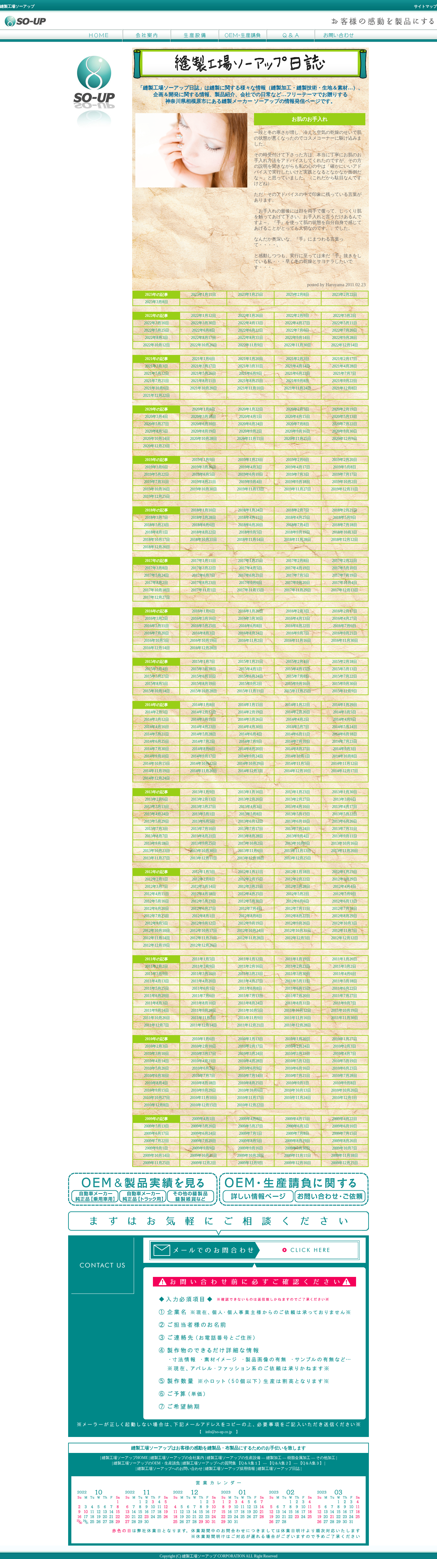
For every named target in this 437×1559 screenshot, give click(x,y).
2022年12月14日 (344, 345)
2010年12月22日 (250, 1105)
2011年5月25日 (156, 988)
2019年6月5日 (203, 474)
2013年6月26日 (344, 821)
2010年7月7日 (203, 1075)
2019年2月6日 (297, 459)
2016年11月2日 (250, 640)
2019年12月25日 (156, 496)
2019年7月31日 (156, 482)
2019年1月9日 (203, 459)
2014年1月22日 (297, 705)
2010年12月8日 (156, 1105)
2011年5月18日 (344, 981)
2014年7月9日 (250, 741)
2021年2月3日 (297, 359)
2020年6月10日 (203, 424)
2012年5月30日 (250, 901)
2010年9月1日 (297, 1083)
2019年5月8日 (344, 467)
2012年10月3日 (344, 923)
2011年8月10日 (203, 1003)
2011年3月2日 (344, 966)
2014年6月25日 (156, 741)
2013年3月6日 (344, 799)
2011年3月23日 (250, 973)
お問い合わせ (338, 35)
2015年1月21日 (250, 661)
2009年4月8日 (250, 1119)
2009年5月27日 (250, 1126)
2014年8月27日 (297, 749)
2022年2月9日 (297, 315)
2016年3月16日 (203, 618)
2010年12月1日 (344, 1097)
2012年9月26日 (297, 923)
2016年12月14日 (156, 648)
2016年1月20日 (250, 611)
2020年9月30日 (344, 431)
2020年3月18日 (203, 416)
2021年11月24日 (297, 388)
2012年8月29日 (344, 916)
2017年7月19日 (344, 575)
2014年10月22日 (203, 763)
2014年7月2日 (203, 741)
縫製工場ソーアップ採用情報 (230, 1468)
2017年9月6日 (250, 582)
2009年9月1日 (156, 1148)
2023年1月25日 (250, 294)
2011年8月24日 (250, 1003)
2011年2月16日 (250, 966)
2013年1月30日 (344, 792)
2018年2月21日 (344, 510)
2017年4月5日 (250, 568)
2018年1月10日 (203, 510)
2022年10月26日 (203, 345)
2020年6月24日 (250, 424)
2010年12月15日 (203, 1105)
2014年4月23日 (203, 727)
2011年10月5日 (250, 1010)
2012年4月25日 (250, 894)
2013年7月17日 (250, 828)
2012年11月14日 (156, 938)
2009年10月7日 (344, 1148)
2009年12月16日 (297, 1163)
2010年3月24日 (250, 1053)
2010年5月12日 (297, 1061)
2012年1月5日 (203, 872)
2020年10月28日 (203, 438)
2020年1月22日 (250, 409)
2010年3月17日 (203, 1053)
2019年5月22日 (156, 474)
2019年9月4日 (250, 482)
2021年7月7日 (344, 373)
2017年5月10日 (344, 568)
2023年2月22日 (344, 294)
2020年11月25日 (297, 438)
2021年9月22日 (344, 381)
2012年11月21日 (203, 938)
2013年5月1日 (203, 814)
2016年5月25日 (203, 626)
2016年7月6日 (344, 626)
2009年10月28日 (250, 1155)
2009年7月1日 (250, 1133)
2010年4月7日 (344, 1053)
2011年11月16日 (297, 1018)
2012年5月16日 (156, 901)
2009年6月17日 (156, 1133)
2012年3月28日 (297, 886)
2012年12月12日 (344, 938)
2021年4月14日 (297, 366)
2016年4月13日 (297, 618)
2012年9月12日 (203, 923)
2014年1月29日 (344, 705)
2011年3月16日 (203, 973)
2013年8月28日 (250, 836)
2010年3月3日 (344, 1046)
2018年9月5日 (250, 532)
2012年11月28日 (250, 938)
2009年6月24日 (203, 1133)
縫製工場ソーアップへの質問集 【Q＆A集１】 (222, 1463)
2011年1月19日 (297, 959)
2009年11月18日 (344, 1155)
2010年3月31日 (297, 1053)
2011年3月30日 (297, 973)
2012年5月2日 (297, 894)
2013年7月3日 (156, 828)
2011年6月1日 (203, 988)
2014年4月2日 (297, 719)
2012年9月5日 (156, 923)
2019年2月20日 (344, 459)
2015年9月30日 (344, 683)
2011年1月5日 (203, 959)
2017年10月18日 (156, 590)
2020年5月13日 (344, 416)
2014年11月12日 (344, 763)
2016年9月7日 (297, 633)
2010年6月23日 (344, 1068)
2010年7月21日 (297, 1075)
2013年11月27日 (156, 858)
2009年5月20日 (203, 1126)
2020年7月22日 (344, 424)
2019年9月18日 (297, 482)
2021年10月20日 (203, 388)
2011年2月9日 (203, 966)
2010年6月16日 (297, 1068)
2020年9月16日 (297, 431)
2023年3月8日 (156, 302)
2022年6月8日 (203, 330)
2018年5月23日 (156, 525)
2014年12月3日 (250, 771)
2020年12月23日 (156, 446)
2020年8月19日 (203, 431)
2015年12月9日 (344, 691)
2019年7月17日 (344, 474)
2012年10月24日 (250, 930)
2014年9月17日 (203, 756)
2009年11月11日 (297, 1155)
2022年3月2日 (344, 315)
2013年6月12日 (250, 821)
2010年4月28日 (250, 1061)
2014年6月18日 (344, 734)
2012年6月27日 (203, 908)
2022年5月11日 (344, 323)
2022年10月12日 (156, 345)
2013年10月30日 (203, 851)
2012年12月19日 (156, 945)
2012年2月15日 (250, 879)
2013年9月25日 (203, 843)
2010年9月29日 (203, 1090)
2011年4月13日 (156, 981)
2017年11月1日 (203, 590)
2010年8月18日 (203, 1083)
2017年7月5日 (297, 575)
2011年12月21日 (250, 1025)
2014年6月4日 (250, 734)
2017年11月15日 (250, 590)
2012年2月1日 (156, 879)
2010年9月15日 (156, 1090)
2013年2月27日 (297, 799)
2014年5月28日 (203, 734)
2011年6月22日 (344, 988)
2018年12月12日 (344, 539)
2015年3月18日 (203, 669)
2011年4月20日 (203, 981)
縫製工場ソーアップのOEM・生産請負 (147, 1463)
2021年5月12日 (156, 373)
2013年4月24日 (156, 814)
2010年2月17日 (250, 1046)
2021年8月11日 (203, 381)
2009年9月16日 (250, 1148)
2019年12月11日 (344, 489)
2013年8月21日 (203, 836)
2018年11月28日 (297, 539)
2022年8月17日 (203, 337)
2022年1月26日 (250, 315)
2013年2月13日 (203, 799)
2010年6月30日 (156, 1075)
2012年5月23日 (203, 901)
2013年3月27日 (203, 806)
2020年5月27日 (156, 424)
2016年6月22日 (297, 626)
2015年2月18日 (344, 661)
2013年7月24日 (297, 828)
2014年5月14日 (344, 727)
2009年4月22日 (344, 1119)
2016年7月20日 (156, 633)
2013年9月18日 (156, 843)
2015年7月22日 (344, 676)
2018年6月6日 (203, 525)
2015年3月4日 (156, 669)
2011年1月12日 (250, 959)
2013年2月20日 (250, 799)
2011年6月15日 (297, 988)
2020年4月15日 (297, 416)
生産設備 (195, 35)
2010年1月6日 (203, 1039)
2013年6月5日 (203, 821)
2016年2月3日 (297, 611)
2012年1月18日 (297, 872)
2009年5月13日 (156, 1126)
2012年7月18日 (344, 908)
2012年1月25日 (344, 872)
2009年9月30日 (297, 1148)
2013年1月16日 (250, 792)
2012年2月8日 (203, 879)
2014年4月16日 (156, 727)
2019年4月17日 (297, 467)
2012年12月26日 (203, 945)
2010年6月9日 (250, 1068)
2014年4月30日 (250, 727)
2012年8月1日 (203, 916)
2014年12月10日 (297, 771)
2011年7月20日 (297, 996)
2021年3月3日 (156, 366)
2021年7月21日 (156, 381)
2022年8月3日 (156, 337)
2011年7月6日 (203, 996)
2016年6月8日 (250, 626)
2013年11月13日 (297, 851)
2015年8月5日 (156, 683)
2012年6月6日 (297, 901)
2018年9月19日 (297, 532)
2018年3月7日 (156, 517)
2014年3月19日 (203, 719)
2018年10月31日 (203, 539)
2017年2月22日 (344, 560)
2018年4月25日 (297, 517)
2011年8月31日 (297, 1003)
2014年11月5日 (297, 763)
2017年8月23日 (203, 582)
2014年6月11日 (297, 734)
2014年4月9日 (344, 719)
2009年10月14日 (156, 1155)
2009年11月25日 (156, 1163)
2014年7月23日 (344, 741)
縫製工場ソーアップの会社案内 (177, 1457)
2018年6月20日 (250, 525)
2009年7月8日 (297, 1133)
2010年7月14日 (250, 1075)
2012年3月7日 (156, 886)
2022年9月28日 (344, 337)
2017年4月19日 (297, 568)
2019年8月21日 (203, 482)
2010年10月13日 (297, 1090)
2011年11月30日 (344, 1018)
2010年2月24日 (297, 1046)
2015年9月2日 (250, 683)
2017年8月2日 (156, 582)
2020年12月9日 (344, 438)
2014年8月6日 (203, 749)
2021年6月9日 (250, 373)
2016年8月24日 (250, 633)
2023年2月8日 (297, 294)
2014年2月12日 (203, 712)
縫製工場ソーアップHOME (99, 35)
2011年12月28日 (297, 1025)
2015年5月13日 (344, 669)
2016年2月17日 (344, 611)
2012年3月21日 (250, 886)
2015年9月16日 (297, 683)
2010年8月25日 (250, 1083)
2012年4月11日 (156, 894)
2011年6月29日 (156, 996)
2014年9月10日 (156, 756)
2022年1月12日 (203, 315)
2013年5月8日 (250, 814)
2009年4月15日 (297, 1119)
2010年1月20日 (297, 1039)
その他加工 (325, 1457)
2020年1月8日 (203, 409)
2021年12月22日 (156, 395)
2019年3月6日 (156, 467)
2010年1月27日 (344, 1039)
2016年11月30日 (344, 640)
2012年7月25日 (156, 916)
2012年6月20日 (156, 908)
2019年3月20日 (203, 467)
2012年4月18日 (203, 894)
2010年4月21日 (203, 1061)
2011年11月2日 (203, 1018)
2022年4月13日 (250, 323)
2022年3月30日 (203, 323)
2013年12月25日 (297, 858)
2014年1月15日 (250, 705)
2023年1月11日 (203, 294)
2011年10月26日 (156, 1018)
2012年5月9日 (344, 894)
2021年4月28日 (344, 366)
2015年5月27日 (156, 676)
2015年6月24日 (250, 676)
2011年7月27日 (344, 996)
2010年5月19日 (344, 1061)
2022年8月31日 (250, 337)
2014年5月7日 (297, 727)
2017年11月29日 (297, 590)
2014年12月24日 (156, 778)
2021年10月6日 (156, 388)
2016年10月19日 (203, 640)
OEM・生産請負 (242, 35)
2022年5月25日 (156, 330)
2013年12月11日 (203, 858)
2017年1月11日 (203, 560)
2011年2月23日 (297, 966)
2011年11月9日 (250, 1018)
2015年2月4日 (297, 661)
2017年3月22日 (203, 568)
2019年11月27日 (297, 489)
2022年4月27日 (297, 323)
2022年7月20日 (344, 330)
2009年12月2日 (203, 1163)
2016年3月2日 (156, 618)
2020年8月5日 (156, 431)
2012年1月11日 (250, 872)
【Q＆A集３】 (310, 1463)
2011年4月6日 (344, 973)
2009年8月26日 (344, 1141)
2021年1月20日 (250, 359)
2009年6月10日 (344, 1126)
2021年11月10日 (250, 388)
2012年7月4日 (250, 908)
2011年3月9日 (156, 973)
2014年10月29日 (250, 763)
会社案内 (147, 35)
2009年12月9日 (250, 1163)
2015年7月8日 (297, 676)
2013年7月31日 (344, 828)
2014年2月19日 (250, 712)
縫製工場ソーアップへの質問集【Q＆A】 (290, 35)
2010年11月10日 (203, 1097)
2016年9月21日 (344, 633)
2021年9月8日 (297, 381)
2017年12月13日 (344, 590)
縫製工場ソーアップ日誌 (279, 1468)
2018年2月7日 (297, 510)
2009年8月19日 (297, 1141)
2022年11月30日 (297, 345)
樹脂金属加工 (298, 1457)
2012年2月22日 (297, 879)
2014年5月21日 (156, 734)
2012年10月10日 (156, 930)
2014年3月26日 (250, 719)
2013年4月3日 (250, 806)
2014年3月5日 (344, 712)
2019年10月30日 (203, 489)
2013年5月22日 (344, 814)
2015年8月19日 (203, 683)
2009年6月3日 (297, 1126)
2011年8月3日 (156, 1003)
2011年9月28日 (203, 1010)
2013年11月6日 (250, 851)
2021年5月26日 (203, 373)
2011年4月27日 (250, 981)
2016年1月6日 (203, 611)
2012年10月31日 (297, 930)
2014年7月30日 (156, 749)
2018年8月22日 (203, 532)
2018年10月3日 (344, 532)
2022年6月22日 (250, 330)
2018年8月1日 (156, 532)
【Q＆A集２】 (280, 1463)
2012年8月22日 (297, 916)
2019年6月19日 (250, 474)
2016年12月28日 (203, 648)
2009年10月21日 (203, 1155)
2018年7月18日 (344, 525)
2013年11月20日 (344, 851)
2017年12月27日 (156, 597)
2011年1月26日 (344, 959)
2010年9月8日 (344, 1083)
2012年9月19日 (250, 923)
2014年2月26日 (297, 712)
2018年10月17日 (156, 539)
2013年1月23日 (297, 792)
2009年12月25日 (344, 1163)
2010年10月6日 (250, 1090)
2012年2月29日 (344, 879)
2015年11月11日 (250, 691)
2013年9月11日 (344, 836)
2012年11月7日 (344, 930)
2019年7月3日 (297, 474)
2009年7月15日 (344, 1133)
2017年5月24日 (156, 575)
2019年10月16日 (156, 489)
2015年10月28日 (203, 691)
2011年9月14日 (156, 1010)
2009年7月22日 (156, 1141)
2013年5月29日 (156, 821)
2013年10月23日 (156, 851)
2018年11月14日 (250, 539)
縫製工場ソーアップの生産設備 (233, 1457)
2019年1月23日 (250, 459)
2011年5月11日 (297, 981)
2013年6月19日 (297, 821)
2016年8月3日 (203, 633)
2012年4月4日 (344, 886)
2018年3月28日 (203, 517)
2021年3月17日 (203, 366)
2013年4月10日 (297, 806)
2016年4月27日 (344, 618)
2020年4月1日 (250, 416)
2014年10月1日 (297, 756)
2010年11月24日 (297, 1097)
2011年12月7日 (156, 1025)
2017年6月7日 (203, 575)
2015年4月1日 (250, 669)
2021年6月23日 (297, 373)
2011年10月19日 (344, 1010)
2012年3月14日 (203, 886)
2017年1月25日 (250, 560)
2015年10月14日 (156, 691)
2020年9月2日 (250, 431)
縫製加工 (274, 1457)
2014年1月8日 (203, 705)
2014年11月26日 (203, 771)
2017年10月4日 (344, 582)
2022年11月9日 (250, 345)
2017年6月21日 (250, 575)
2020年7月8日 (297, 424)
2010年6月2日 (203, 1068)
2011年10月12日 (297, 1010)
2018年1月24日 (250, 510)
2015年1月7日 (203, 661)
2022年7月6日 (297, 330)
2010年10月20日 (344, 1090)
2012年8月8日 (250, 916)
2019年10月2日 (344, 482)
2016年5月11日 (156, 626)
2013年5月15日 (297, 814)
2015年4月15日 (297, 669)
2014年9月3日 (344, 749)
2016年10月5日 (156, 640)
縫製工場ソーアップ (199, 1556)
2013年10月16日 (344, 843)
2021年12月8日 (344, 388)
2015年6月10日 (203, 676)
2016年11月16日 (297, 640)
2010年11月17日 (250, 1097)
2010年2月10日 (203, 1046)
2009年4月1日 (203, 1119)
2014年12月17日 (344, 771)
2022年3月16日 (156, 323)
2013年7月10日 (203, 828)
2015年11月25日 (297, 691)
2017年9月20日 (297, 582)
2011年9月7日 (344, 1003)
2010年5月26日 (156, 1068)
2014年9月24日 (250, 756)
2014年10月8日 (344, 756)
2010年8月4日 (156, 1083)
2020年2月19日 (344, 409)
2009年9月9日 (203, 1148)
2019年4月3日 (250, 467)
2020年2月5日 (297, 409)
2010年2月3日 (156, 1046)
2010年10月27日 (156, 1097)
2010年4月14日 (156, 1061)
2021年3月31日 (250, 366)
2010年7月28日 (344, 1075)
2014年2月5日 (156, 712)
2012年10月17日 (203, 930)
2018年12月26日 (156, 547)
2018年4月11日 (250, 517)
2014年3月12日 (156, 719)
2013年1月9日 (203, 792)
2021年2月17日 (344, 359)
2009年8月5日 (250, 1141)
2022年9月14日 (297, 337)
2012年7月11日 (297, 908)
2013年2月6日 (156, 799)
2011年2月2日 (156, 966)
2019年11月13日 (250, 489)
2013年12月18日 (250, 858)
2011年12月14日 (203, 1025)
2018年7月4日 (297, 525)
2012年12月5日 (297, 938)
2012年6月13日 (344, 901)
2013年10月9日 (297, 843)
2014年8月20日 (250, 749)
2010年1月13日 (250, 1039)
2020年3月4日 (156, 416)
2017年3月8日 (156, 568)
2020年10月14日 (156, 438)
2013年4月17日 (344, 806)
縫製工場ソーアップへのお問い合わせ (170, 1468)
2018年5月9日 (344, 517)
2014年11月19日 (156, 771)
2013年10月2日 (250, 843)
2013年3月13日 (156, 806)
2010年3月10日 (156, 1053)
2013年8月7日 (156, 836)
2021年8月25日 (250, 381)
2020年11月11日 (250, 438)
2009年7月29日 (203, 1141)
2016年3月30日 (250, 618)
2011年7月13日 (250, 996)
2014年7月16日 (297, 741)
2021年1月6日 (203, 359)
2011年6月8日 (250, 988)
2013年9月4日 (297, 836)
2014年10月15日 (156, 763)
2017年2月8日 (297, 560)
